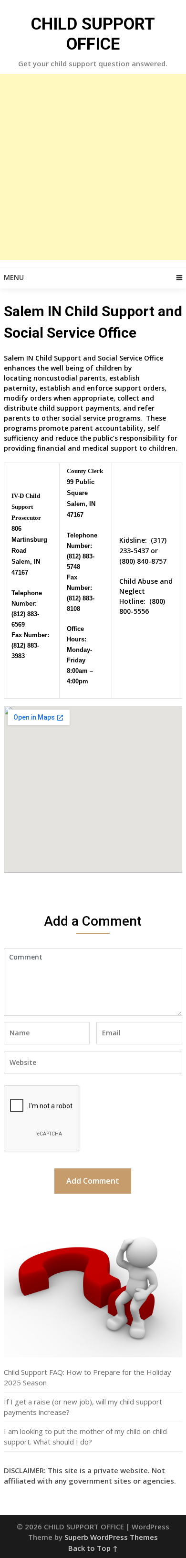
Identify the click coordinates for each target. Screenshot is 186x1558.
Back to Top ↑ (93, 1548)
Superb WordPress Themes (111, 1537)
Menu (14, 277)
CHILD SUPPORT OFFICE (93, 34)
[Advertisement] (93, 167)
